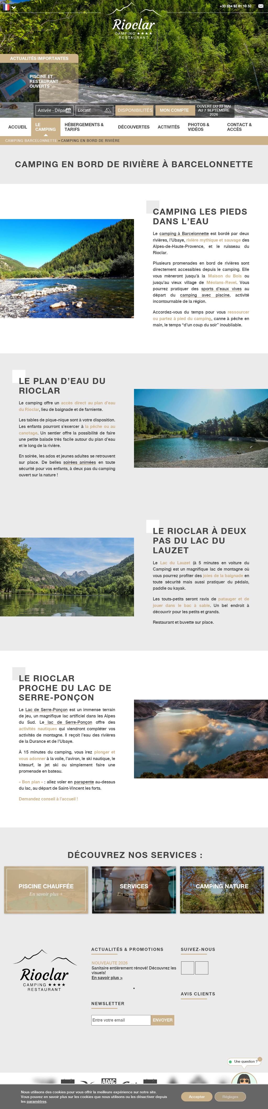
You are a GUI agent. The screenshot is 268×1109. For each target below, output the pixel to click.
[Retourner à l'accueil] (134, 20)
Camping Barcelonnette (31, 141)
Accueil (17, 127)
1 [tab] (134, 988)
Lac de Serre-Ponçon (46, 709)
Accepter (197, 1097)
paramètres (36, 1101)
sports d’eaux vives (221, 288)
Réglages (230, 1097)
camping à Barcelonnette (184, 233)
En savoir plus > (107, 977)
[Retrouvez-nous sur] (187, 967)
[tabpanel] (134, 970)
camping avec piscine (204, 295)
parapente (84, 781)
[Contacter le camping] (261, 6)
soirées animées (79, 462)
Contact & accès (239, 127)
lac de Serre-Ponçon (68, 722)
